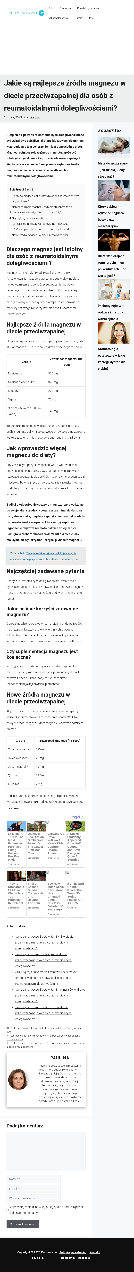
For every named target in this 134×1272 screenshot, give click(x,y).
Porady (79, 18)
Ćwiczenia (65, 8)
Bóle (51, 8)
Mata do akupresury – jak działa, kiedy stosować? (113, 169)
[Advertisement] (67, 51)
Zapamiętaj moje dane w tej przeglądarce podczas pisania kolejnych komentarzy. (47, 1209)
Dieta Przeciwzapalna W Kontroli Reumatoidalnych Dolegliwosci (45, 1028)
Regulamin (68, 1257)
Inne (91, 18)
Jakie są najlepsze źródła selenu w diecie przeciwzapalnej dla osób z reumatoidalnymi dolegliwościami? (43, 1013)
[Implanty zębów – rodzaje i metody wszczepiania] (114, 291)
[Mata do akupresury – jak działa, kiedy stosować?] (114, 148)
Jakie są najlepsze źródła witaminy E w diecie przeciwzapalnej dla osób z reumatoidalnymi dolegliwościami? (44, 942)
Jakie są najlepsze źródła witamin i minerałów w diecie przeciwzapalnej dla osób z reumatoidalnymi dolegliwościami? (50, 995)
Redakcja (84, 1257)
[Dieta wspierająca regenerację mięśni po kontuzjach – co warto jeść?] (114, 241)
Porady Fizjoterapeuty (89, 8)
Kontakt (95, 1252)
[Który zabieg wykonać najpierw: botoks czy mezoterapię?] (114, 191)
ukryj (28, 189)
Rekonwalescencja (58, 18)
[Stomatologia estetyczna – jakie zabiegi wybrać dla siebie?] (114, 334)
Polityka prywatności (72, 1252)
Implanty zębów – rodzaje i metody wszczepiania (111, 312)
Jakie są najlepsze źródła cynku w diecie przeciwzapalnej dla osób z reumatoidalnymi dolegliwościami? (43, 960)
